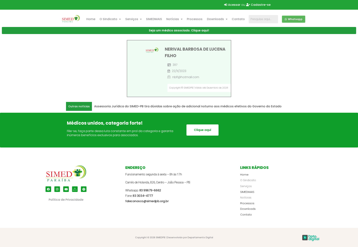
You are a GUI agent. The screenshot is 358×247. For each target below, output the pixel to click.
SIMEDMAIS (154, 19)
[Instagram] (57, 189)
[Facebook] (48, 189)
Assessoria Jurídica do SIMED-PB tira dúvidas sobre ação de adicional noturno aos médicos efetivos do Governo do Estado (188, 106)
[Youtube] (66, 189)
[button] (110, 19)
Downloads (215, 19)
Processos (194, 19)
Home (90, 19)
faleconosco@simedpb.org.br (147, 201)
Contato (238, 19)
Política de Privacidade (66, 200)
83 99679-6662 (150, 190)
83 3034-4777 (143, 196)
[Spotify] (84, 189)
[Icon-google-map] (75, 189)
